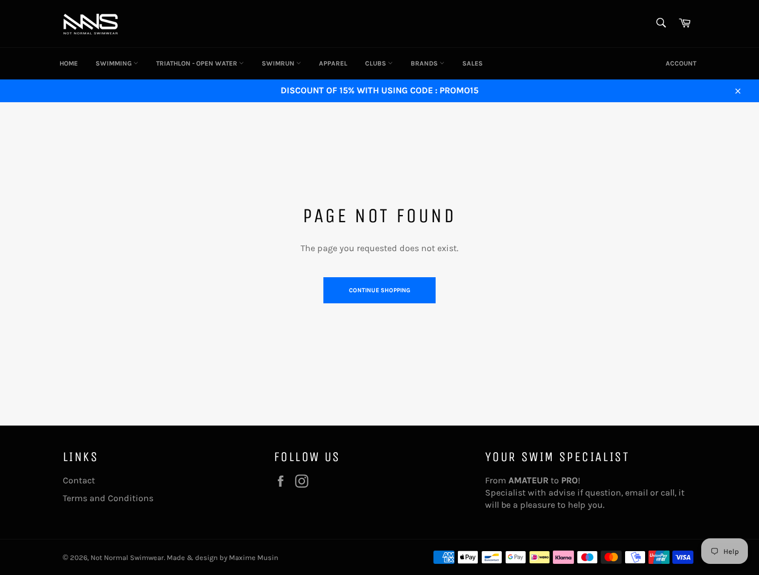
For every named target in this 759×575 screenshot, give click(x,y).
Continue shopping (379, 290)
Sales (472, 63)
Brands (425, 63)
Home (68, 63)
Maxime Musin (253, 557)
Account (681, 63)
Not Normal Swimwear (127, 557)
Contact (79, 480)
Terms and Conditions (108, 498)
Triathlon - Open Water (197, 63)
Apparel (333, 63)
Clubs (376, 63)
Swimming (114, 63)
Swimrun (279, 63)
